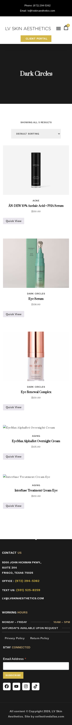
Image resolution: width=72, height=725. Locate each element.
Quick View (13, 221)
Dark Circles (36, 293)
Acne (36, 200)
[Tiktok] (35, 686)
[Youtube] (16, 686)
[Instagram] (26, 686)
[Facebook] (7, 686)
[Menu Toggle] (58, 28)
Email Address (14, 659)
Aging (36, 436)
